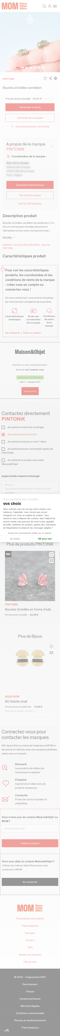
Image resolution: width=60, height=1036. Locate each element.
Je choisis (15, 538)
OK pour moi (45, 538)
